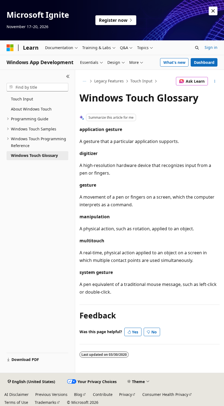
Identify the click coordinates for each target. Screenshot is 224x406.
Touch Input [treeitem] (22, 98)
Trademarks (45, 402)
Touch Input (141, 80)
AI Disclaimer (16, 394)
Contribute (103, 394)
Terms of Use (16, 402)
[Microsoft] (10, 47)
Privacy (125, 394)
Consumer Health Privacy (165, 394)
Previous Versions (51, 394)
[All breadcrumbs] (84, 81)
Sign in (211, 47)
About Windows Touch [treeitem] (31, 109)
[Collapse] (68, 76)
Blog (78, 394)
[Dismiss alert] (213, 11)
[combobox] (37, 87)
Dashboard (204, 62)
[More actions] (215, 81)
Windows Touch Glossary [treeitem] (34, 155)
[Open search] (196, 48)
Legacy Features (109, 80)
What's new (174, 62)
